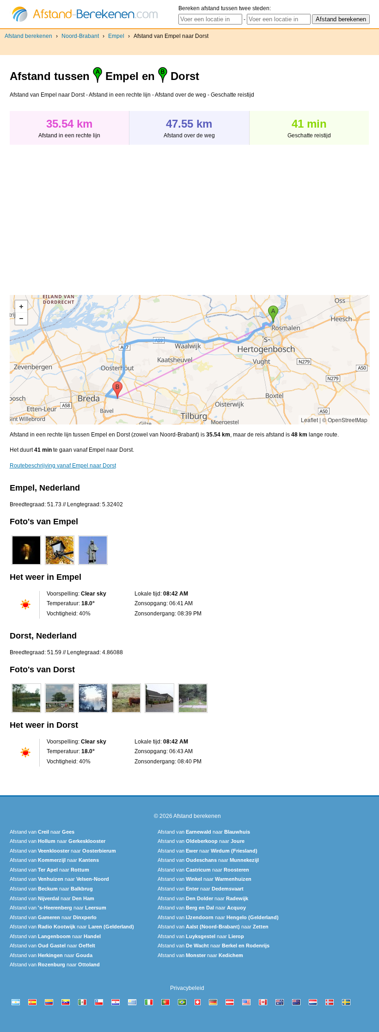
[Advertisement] (87, 215)
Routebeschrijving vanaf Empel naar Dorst (63, 465)
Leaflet (309, 420)
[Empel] (26, 565)
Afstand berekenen (28, 36)
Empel (116, 36)
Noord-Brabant (80, 36)
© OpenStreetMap (344, 420)
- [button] (21, 319)
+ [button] (21, 307)
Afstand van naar (42, 832)
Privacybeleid (187, 988)
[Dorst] (26, 713)
